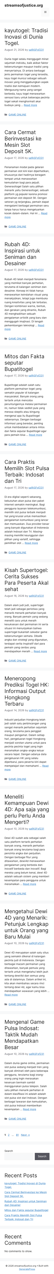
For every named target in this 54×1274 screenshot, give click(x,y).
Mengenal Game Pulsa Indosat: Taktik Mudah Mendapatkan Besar (24, 1034)
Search (8, 1150)
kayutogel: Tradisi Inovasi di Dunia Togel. (26, 36)
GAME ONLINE (17, 114)
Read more (30, 105)
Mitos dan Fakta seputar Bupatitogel (26, 1210)
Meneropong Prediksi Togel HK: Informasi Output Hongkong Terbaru (26, 691)
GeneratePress (27, 1269)
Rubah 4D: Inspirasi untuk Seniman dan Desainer (22, 253)
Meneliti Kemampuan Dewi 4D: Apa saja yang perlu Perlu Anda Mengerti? (26, 809)
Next (25, 1134)
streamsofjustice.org (23, 5)
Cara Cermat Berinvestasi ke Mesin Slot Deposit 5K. (22, 141)
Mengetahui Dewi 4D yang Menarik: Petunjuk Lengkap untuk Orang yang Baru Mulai (26, 924)
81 (18, 1134)
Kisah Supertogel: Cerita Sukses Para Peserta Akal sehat (26, 579)
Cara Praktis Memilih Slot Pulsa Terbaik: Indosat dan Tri (26, 471)
